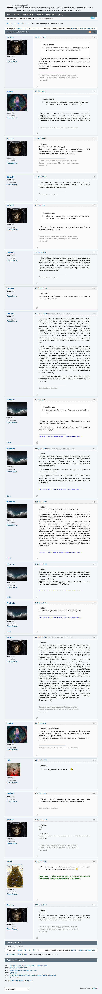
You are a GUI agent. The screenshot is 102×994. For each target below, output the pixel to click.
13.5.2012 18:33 (41, 448)
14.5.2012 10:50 (41, 760)
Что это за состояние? (18, 968)
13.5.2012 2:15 (40, 399)
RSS (93, 32)
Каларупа (21, 5)
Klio (9, 760)
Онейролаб (14, 978)
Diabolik (10, 177)
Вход (60, 14)
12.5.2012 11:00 (41, 288)
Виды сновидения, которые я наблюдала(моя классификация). (33, 975)
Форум (16, 14)
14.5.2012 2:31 (40, 637)
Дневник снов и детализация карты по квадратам (28, 965)
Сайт (9, 443)
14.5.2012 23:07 (41, 905)
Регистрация (51, 14)
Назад (19, 28)
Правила (39, 14)
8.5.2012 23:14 (40, 139)
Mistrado (11, 399)
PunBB (95, 988)
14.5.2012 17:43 (41, 820)
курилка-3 (13, 973)
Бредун (10, 288)
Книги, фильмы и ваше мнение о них (23, 970)
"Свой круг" (74, 127)
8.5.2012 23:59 (40, 177)
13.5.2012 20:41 (41, 603)
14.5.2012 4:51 (40, 723)
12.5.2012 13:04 (41, 313)
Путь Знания (22, 24)
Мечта (10, 92)
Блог (9, 14)
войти (73, 28)
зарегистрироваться (87, 28)
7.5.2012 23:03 (40, 37)
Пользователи (27, 14)
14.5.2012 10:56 (41, 793)
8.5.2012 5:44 (40, 92)
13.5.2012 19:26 (41, 564)
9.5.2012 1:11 (40, 205)
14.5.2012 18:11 (41, 861)
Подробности (12, 61)
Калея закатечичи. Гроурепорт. (21, 980)
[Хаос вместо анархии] (10, 7)
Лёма (9, 861)
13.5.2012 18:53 (41, 502)
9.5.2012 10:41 (40, 253)
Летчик (10, 37)
